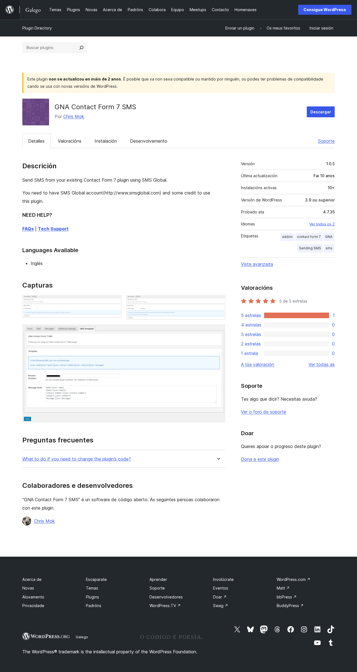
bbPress (287, 597)
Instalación (106, 141)
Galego (82, 637)
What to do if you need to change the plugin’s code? (76, 459)
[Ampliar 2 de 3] (218, 302)
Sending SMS (310, 248)
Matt (283, 588)
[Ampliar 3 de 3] (218, 332)
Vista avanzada (257, 264)
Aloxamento (33, 597)
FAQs (28, 229)
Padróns (93, 605)
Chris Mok (73, 116)
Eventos (220, 588)
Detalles (36, 141)
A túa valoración (257, 364)
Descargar (320, 111)
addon (287, 237)
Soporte (326, 141)
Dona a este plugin (260, 459)
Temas (92, 588)
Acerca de (32, 579)
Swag (220, 605)
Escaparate (96, 579)
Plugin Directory (37, 28)
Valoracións (69, 141)
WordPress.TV (165, 605)
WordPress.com (293, 579)
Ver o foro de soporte (263, 412)
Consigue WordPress (324, 9)
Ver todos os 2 (322, 224)
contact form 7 (309, 237)
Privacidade (33, 605)
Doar (220, 597)
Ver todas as (321, 364)
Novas (28, 588)
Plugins (92, 597)
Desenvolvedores (166, 597)
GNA (328, 237)
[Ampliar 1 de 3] (114, 302)
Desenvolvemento (148, 141)
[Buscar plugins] (81, 47)
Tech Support (53, 229)
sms (328, 248)
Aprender (158, 579)
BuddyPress (290, 605)
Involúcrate (223, 579)
